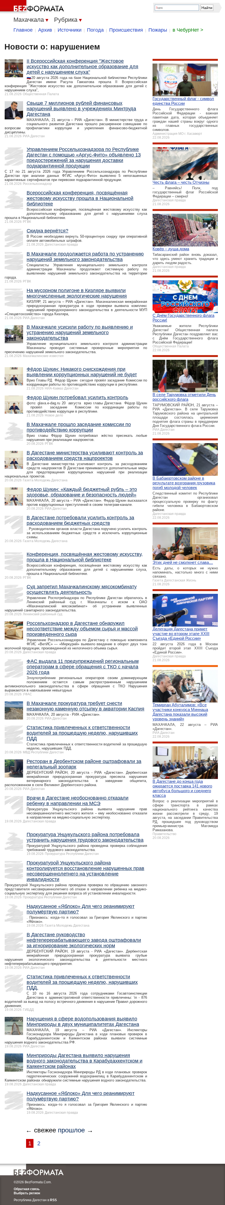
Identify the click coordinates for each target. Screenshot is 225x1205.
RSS (53, 1200)
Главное (23, 30)
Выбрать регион (27, 1193)
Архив (45, 30)
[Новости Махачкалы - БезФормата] (33, 7)
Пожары (157, 30)
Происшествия (126, 30)
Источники (69, 30)
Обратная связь (27, 1189)
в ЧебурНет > (188, 30)
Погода (95, 30)
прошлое (71, 1130)
